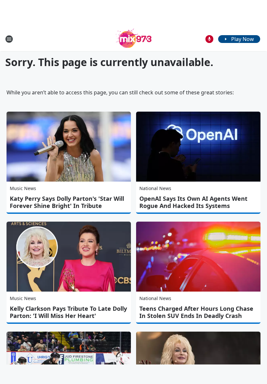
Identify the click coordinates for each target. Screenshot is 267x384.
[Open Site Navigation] (9, 39)
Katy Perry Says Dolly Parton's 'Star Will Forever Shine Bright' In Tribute (67, 202)
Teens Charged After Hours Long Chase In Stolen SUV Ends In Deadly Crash (196, 312)
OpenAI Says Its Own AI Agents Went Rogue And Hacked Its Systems (193, 202)
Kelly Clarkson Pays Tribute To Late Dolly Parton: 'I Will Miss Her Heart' (68, 312)
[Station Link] (133, 38)
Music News (23, 188)
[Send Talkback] (209, 39)
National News (155, 188)
